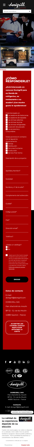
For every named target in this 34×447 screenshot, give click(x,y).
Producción (12, 151)
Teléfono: (9, 236)
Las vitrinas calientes (15, 120)
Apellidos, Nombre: (13, 171)
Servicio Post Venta (15, 153)
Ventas (10, 144)
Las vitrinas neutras (15, 122)
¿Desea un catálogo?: (14, 245)
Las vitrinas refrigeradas (16, 125)
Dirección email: (12, 228)
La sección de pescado (16, 127)
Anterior (3, 69)
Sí (8, 247)
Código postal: (11, 212)
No (9, 249)
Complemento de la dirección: (17, 195)
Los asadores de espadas (17, 118)
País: (8, 220)
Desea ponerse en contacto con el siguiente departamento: (16, 139)
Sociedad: (9, 179)
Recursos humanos (15, 148)
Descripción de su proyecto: (16, 158)
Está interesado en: (13, 113)
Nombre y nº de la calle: (15, 187)
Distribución (12, 146)
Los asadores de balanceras (18, 115)
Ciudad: (9, 204)
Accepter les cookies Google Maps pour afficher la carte (17, 327)
